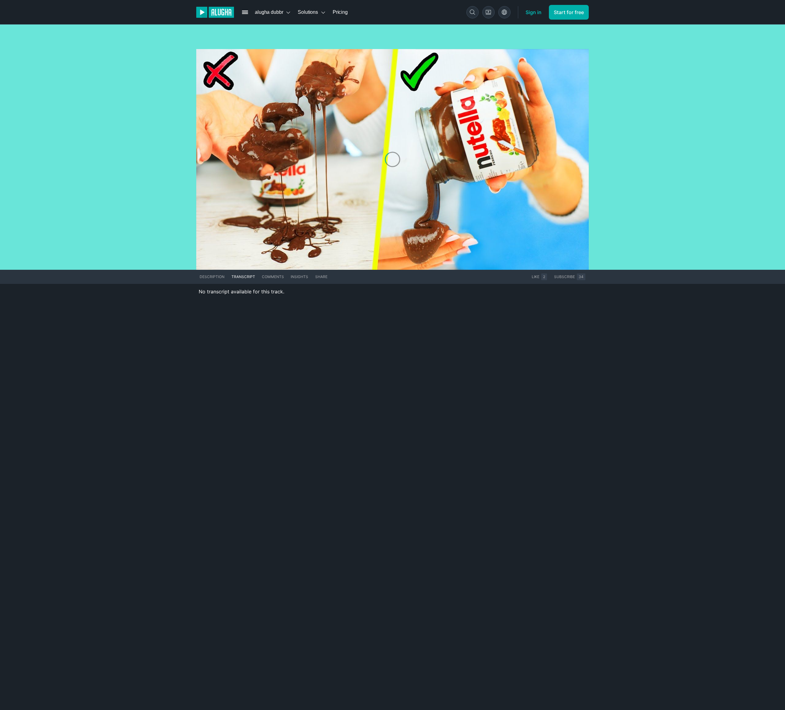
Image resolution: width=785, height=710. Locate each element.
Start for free (569, 12)
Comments (273, 276)
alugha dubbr (269, 12)
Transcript (243, 276)
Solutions (308, 12)
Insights (299, 276)
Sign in (534, 12)
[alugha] (215, 12)
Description (212, 276)
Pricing (340, 12)
